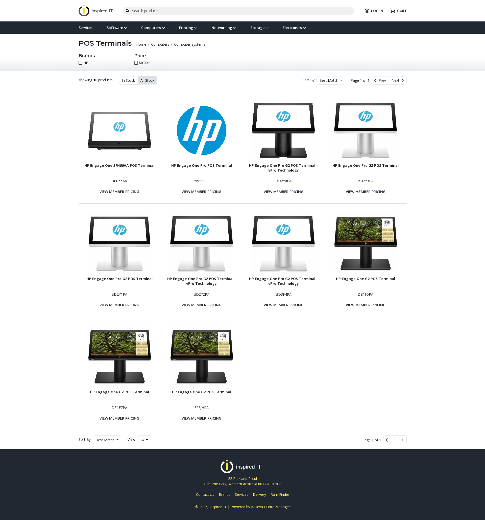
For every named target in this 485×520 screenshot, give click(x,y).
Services (85, 27)
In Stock (128, 80)
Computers (151, 27)
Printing (186, 27)
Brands (224, 494)
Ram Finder (280, 494)
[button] (395, 439)
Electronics (293, 27)
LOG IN (377, 10)
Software (115, 27)
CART (402, 10)
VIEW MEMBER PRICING (119, 191)
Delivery (259, 494)
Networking (222, 27)
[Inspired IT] (96, 10)
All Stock (147, 80)
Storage (257, 27)
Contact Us (205, 494)
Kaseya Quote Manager (270, 506)
